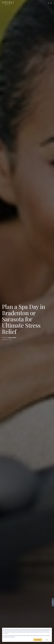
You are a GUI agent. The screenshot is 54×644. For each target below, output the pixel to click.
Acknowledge (37, 639)
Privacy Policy (5, 633)
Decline (46, 639)
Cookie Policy (45, 632)
